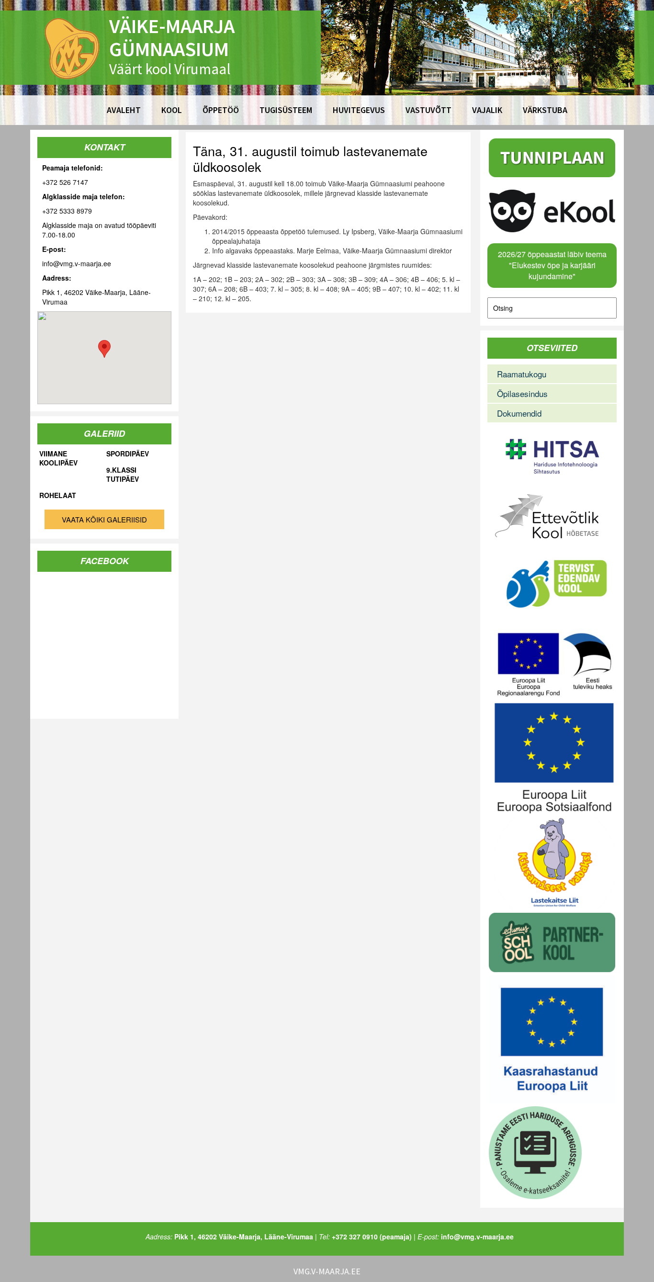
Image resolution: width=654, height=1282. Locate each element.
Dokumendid (519, 413)
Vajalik (487, 109)
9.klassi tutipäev (122, 474)
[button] (104, 349)
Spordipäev (127, 453)
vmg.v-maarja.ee (327, 1271)
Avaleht (124, 109)
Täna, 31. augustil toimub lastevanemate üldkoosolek (310, 158)
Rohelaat (57, 495)
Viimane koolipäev (58, 458)
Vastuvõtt (428, 109)
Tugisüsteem (285, 109)
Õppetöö (221, 109)
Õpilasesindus (522, 393)
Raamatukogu (521, 374)
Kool (171, 109)
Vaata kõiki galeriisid (104, 519)
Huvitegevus (359, 109)
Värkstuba (545, 109)
